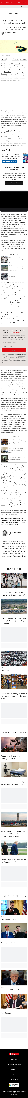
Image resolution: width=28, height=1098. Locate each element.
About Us (14, 1059)
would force (9, 404)
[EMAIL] (10, 534)
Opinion (14, 16)
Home (10, 13)
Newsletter (24, 59)
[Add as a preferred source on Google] (14, 1085)
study (7, 131)
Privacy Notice (21, 356)
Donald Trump (19, 465)
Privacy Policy (14, 1067)
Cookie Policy (14, 1069)
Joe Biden (15, 493)
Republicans (7, 72)
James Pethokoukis (11, 32)
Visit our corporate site (19, 1092)
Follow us (16, 59)
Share (5, 59)
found (5, 378)
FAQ (14, 1074)
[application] (14, 200)
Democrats (4, 74)
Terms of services (20, 354)
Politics (16, 13)
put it (22, 416)
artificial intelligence (17, 384)
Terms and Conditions (14, 1064)
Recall (3, 477)
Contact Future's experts (14, 1062)
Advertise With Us (14, 1072)
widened (17, 64)
